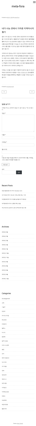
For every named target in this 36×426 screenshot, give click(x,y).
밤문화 (3, 336)
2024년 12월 (5, 278)
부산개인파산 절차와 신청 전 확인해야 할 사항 (14, 207)
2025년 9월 (5, 261)
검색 (3, 169)
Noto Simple (20, 423)
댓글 (4, 113)
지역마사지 (24, 72)
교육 (3, 303)
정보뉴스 (4, 379)
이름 (4, 135)
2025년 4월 (5, 274)
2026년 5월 (5, 236)
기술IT (3, 307)
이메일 (4, 142)
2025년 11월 (5, 257)
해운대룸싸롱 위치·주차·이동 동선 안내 (12, 191)
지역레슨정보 (5, 392)
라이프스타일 (5, 315)
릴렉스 (3, 328)
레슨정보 (4, 320)
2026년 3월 (5, 240)
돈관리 (3, 311)
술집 (3, 349)
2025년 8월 (5, 266)
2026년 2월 (5, 244)
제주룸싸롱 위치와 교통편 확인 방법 (11, 203)
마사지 (3, 332)
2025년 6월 (5, 270)
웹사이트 (4, 149)
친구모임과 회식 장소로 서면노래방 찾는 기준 (14, 195)
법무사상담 (5, 341)
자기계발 (4, 366)
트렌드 (3, 396)
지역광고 (4, 387)
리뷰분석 (4, 324)
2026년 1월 (5, 249)
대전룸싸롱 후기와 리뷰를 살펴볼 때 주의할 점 (14, 199)
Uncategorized (10, 86)
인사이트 (4, 362)
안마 (3, 353)
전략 (3, 370)
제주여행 (4, 383)
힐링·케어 (4, 408)
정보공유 (4, 375)
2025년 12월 (5, 253)
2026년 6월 (5, 232)
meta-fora (18, 6)
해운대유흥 (5, 404)
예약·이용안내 (5, 358)
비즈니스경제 (5, 345)
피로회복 (4, 400)
